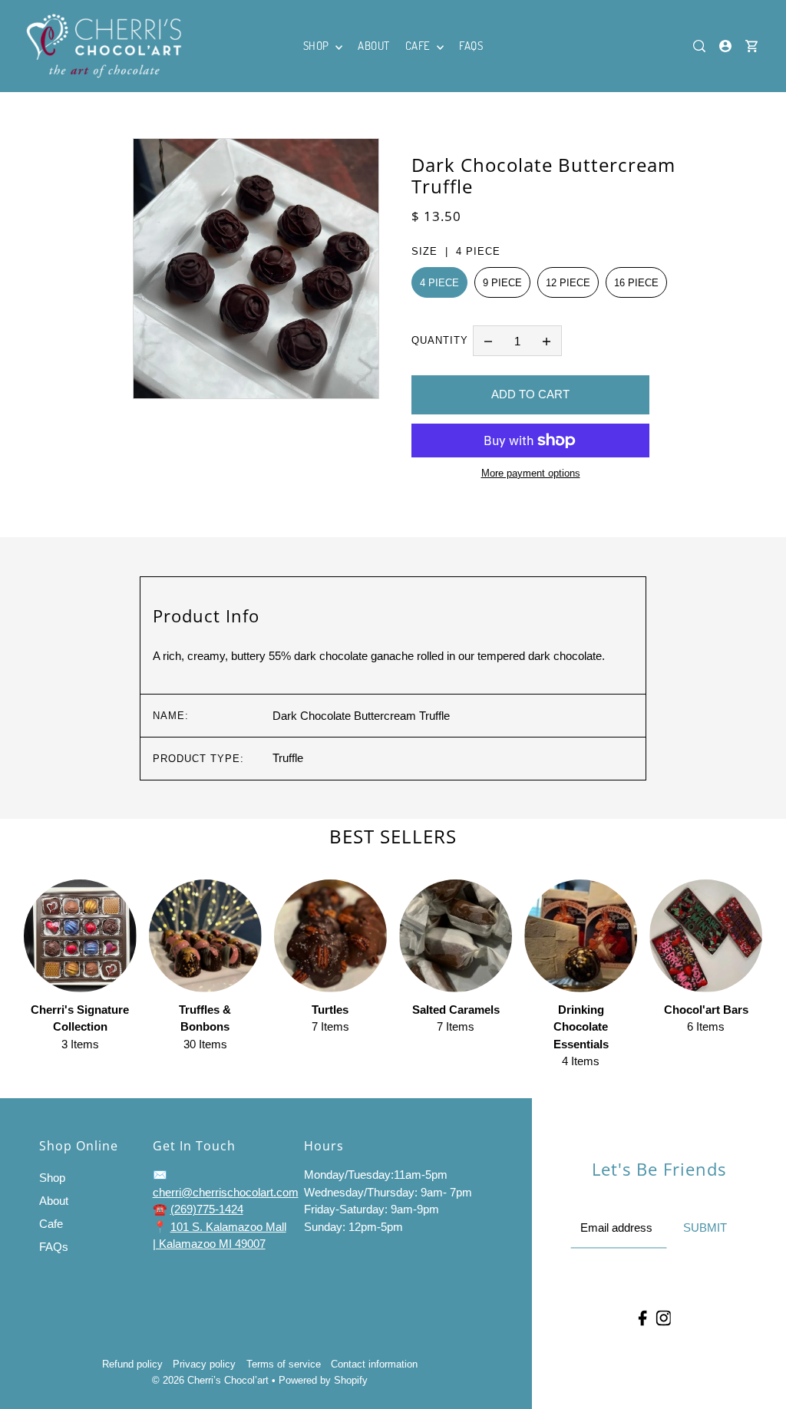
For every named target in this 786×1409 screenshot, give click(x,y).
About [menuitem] (374, 45)
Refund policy (132, 1364)
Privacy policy (204, 1364)
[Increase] (546, 340)
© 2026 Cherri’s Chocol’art (210, 1380)
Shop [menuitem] (317, 45)
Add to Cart (530, 394)
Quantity (439, 340)
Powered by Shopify (323, 1380)
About (53, 1200)
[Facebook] (642, 1317)
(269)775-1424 (206, 1209)
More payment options (530, 473)
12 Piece (568, 283)
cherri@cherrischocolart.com (226, 1192)
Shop (52, 1177)
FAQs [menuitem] (471, 45)
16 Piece (636, 283)
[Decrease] (488, 340)
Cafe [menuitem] (419, 45)
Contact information (374, 1364)
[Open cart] (751, 46)
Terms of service (283, 1364)
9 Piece (502, 283)
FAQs (53, 1246)
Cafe (51, 1223)
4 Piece (439, 283)
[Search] (700, 46)
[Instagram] (663, 1317)
